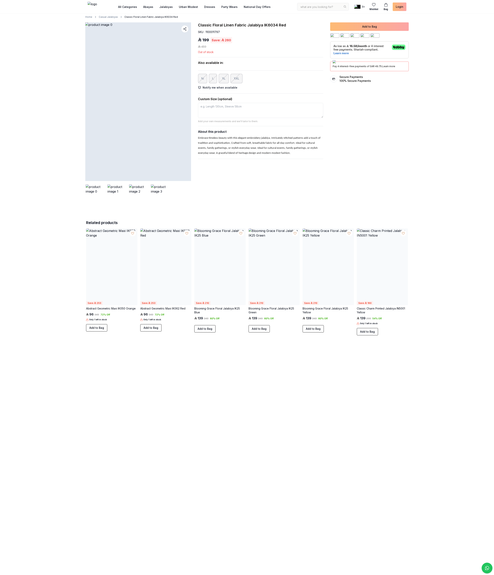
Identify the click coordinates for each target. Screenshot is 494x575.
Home (88, 16)
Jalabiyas (166, 6)
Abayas (148, 6)
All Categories (127, 6)
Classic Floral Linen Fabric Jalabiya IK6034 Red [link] (151, 16)
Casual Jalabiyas (108, 16)
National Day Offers (257, 6)
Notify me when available (220, 87)
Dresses (209, 6)
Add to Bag (369, 26)
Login (399, 6)
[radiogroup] (111, 304)
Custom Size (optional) (215, 99)
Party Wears (229, 6)
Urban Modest (188, 6)
